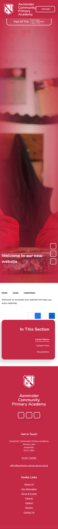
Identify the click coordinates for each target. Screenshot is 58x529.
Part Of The (21, 22)
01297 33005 (29, 458)
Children (29, 503)
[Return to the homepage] (29, 381)
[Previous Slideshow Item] (53, 246)
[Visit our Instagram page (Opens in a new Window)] (29, 415)
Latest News (29, 292)
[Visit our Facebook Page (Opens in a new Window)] (21, 415)
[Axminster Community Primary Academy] (8, 9)
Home (4, 292)
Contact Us (29, 512)
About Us (29, 484)
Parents (29, 498)
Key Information (29, 489)
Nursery (29, 507)
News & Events (29, 493)
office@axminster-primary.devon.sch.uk (29, 465)
